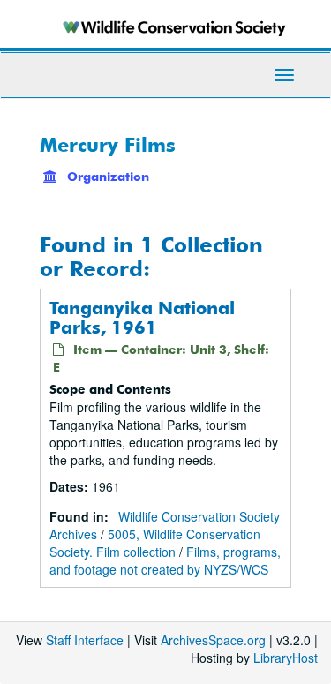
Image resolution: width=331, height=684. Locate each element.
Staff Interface (85, 640)
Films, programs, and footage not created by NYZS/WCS (165, 560)
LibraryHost (285, 657)
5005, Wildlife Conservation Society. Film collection (154, 542)
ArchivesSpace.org (213, 640)
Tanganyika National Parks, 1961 (142, 317)
